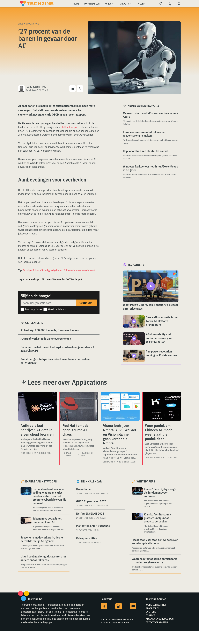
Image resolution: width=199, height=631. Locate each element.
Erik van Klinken (66, 454)
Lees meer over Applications (67, 382)
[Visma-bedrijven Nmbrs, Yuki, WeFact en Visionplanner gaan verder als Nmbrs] (120, 406)
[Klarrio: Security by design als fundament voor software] (137, 497)
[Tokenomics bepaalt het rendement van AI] (26, 524)
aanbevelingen (33, 279)
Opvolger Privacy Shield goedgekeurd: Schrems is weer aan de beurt (59, 270)
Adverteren (152, 608)
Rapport (78, 279)
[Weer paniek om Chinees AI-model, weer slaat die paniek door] (162, 406)
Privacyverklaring (157, 622)
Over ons (151, 611)
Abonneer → (87, 302)
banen (49, 279)
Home (76, 3)
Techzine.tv (136, 265)
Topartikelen (92, 3)
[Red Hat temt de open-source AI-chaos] (79, 406)
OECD (70, 279)
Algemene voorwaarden (160, 618)
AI (43, 279)
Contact (150, 615)
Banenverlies (59, 279)
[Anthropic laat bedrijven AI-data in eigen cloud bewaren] (37, 406)
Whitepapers (146, 481)
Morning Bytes (33, 309)
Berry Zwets (109, 461)
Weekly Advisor (57, 309)
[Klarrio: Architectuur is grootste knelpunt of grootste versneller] (137, 523)
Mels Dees (26, 453)
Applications (32, 23)
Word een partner (156, 604)
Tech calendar (91, 481)
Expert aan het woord (41, 481)
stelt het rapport (69, 127)
